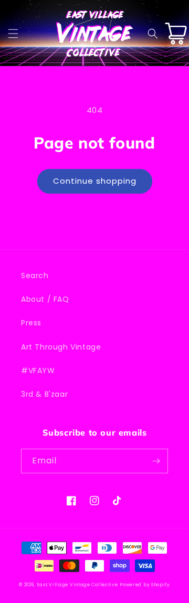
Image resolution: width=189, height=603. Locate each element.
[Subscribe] (155, 461)
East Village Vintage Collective (77, 584)
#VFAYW (38, 370)
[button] (13, 33)
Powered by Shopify (145, 584)
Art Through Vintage (61, 347)
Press (31, 323)
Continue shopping (94, 180)
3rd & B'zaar (44, 394)
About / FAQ (45, 299)
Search (35, 275)
